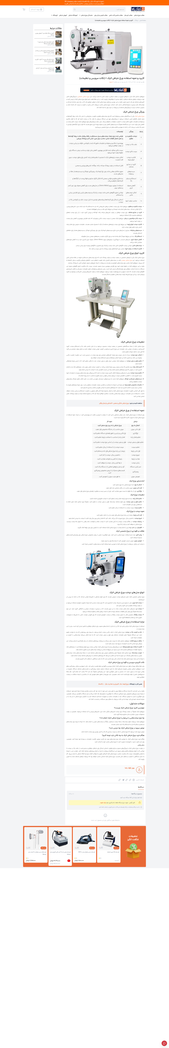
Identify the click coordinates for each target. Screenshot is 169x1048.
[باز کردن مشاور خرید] (164, 1043)
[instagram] (133, 780)
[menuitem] (139, 15)
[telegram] (123, 780)
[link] (130, 780)
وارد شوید (103, 803)
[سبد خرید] (24, 9)
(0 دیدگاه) (71, 794)
